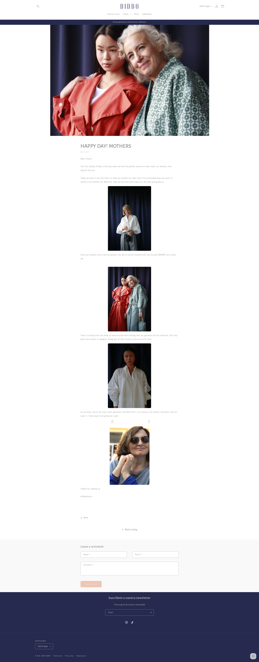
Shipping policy (81, 656)
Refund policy (58, 656)
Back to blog (131, 529)
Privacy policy (69, 656)
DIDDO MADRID (45, 656)
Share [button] (86, 517)
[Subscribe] (151, 612)
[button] (38, 6)
